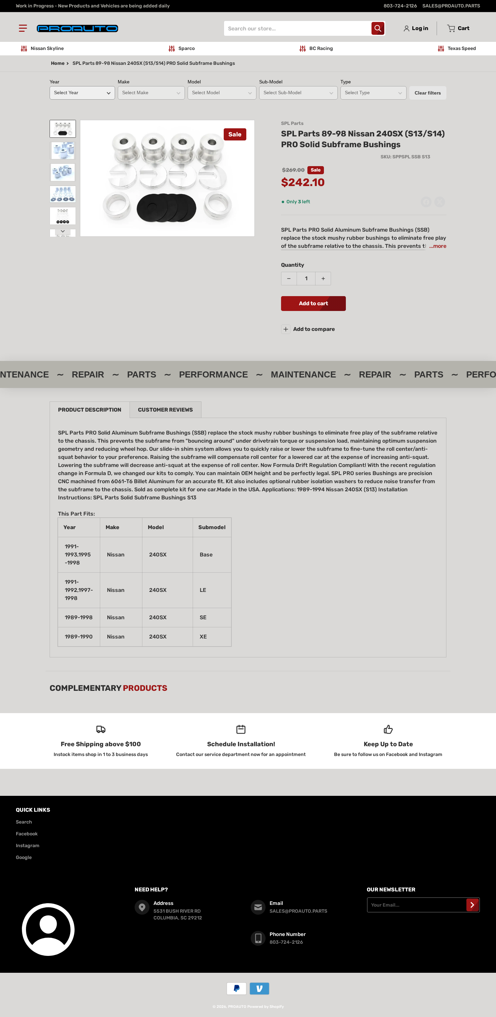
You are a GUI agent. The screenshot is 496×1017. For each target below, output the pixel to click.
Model (194, 81)
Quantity (292, 265)
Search (24, 822)
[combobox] (305, 28)
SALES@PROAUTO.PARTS (451, 6)
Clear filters (428, 93)
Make (124, 81)
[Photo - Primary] (63, 129)
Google (24, 857)
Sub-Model (270, 81)
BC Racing (321, 48)
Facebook (27, 834)
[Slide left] (84, 178)
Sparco (186, 48)
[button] (23, 28)
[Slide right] (250, 178)
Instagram (27, 846)
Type (345, 81)
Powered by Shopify (265, 1007)
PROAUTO (237, 1007)
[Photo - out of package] (63, 216)
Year (54, 81)
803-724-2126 (400, 6)
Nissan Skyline (47, 48)
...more (437, 246)
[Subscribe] (472, 904)
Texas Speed (462, 48)
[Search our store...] (377, 28)
